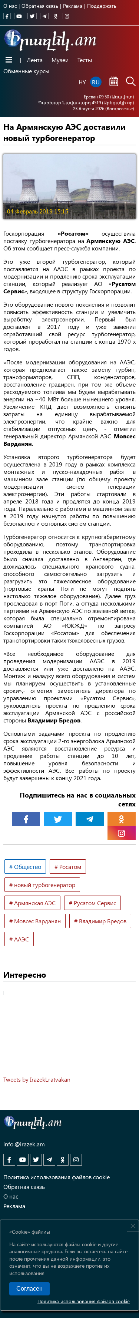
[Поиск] (131, 82)
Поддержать (101, 5)
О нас (10, 5)
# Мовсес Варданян (35, 921)
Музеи (60, 60)
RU (96, 82)
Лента (35, 60)
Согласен (29, 1288)
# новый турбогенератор (42, 885)
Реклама (72, 5)
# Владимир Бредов (100, 921)
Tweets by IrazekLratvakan (36, 1079)
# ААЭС (19, 939)
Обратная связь (39, 5)
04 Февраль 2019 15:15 (38, 211)
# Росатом (67, 866)
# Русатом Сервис (92, 903)
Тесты (84, 60)
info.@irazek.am (24, 1144)
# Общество (25, 866)
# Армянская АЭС (32, 903)
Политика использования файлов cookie (83, 1301)
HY (82, 82)
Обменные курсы (26, 71)
